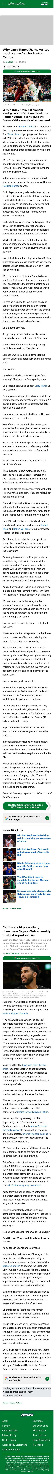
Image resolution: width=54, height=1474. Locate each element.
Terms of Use (40, 1435)
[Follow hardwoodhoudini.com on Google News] (47, 818)
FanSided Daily (10, 1430)
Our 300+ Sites (40, 1425)
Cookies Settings (11, 1449)
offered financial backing (35, 1134)
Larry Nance (41, 385)
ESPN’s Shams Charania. (16, 1013)
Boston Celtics (26, 126)
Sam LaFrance (12, 953)
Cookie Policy (9, 1440)
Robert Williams (21, 529)
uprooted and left (11, 1266)
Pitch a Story (39, 1430)
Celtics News (15, 908)
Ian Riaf (9, 62)
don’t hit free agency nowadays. (24, 1185)
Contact (6, 1425)
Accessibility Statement (14, 1444)
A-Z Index (38, 1444)
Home (5, 908)
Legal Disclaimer (41, 1440)
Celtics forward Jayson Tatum (32, 1112)
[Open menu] (4, 3)
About (5, 1421)
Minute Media (15, 1456)
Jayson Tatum (16, 1403)
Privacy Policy (9, 1435)
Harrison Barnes (11, 186)
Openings (38, 1421)
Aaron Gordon (15, 134)
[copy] (18, 66)
